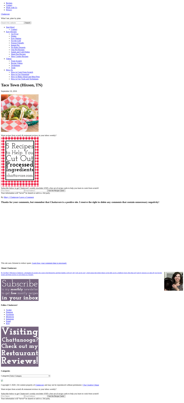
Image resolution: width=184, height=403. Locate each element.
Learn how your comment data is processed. (49, 263)
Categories (5, 376)
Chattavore (5, 14)
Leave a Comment (26, 197)
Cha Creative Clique (91, 385)
